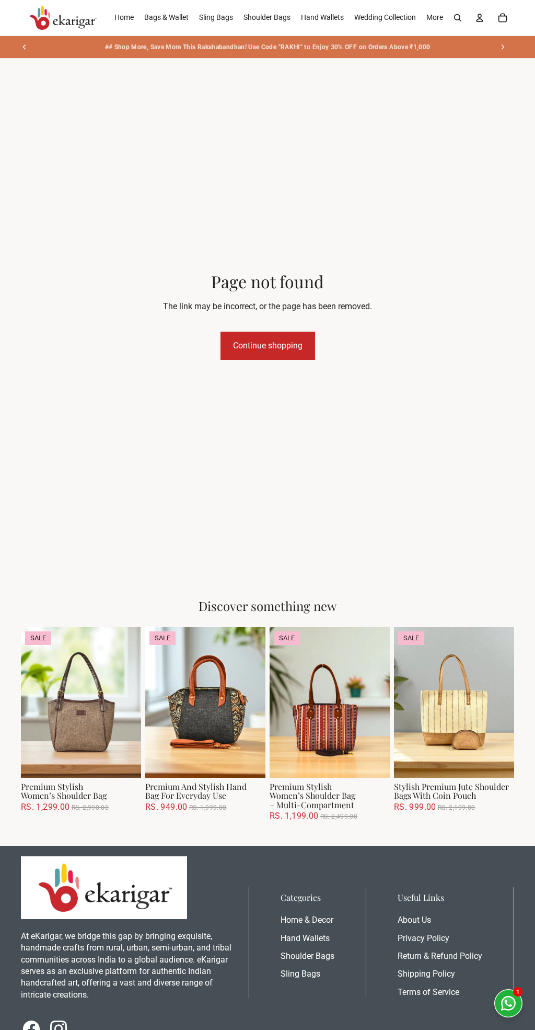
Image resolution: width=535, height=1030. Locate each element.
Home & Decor (307, 920)
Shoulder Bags (307, 956)
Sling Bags (300, 974)
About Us (414, 920)
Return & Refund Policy (440, 956)
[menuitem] (434, 17)
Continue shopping (268, 345)
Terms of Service (428, 992)
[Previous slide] (24, 47)
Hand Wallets (305, 938)
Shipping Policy (426, 974)
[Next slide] (502, 47)
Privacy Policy (423, 938)
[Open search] (457, 17)
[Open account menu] (479, 17)
